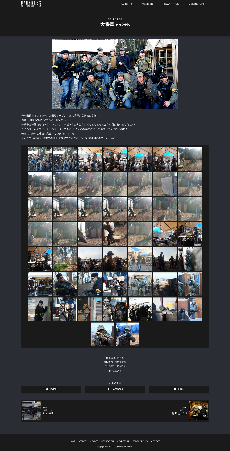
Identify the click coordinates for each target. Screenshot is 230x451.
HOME (72, 441)
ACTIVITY (83, 441)
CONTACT (155, 441)
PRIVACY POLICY (140, 441)
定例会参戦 (120, 361)
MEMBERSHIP (123, 441)
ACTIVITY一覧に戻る (115, 365)
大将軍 (120, 357)
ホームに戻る (115, 370)
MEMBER (94, 441)
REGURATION (107, 441)
